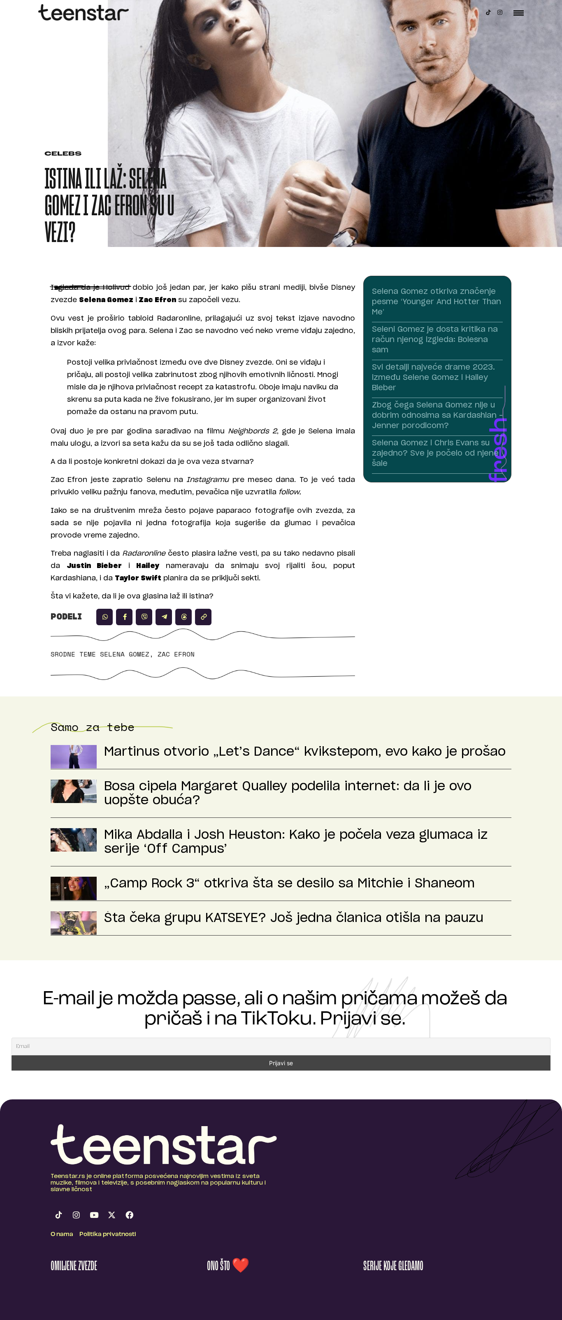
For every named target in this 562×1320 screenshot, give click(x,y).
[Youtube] (94, 1214)
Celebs (62, 154)
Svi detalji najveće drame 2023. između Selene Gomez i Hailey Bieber (433, 378)
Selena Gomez (124, 654)
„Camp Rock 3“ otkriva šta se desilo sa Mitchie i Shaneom (289, 884)
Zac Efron (176, 654)
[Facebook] (129, 1214)
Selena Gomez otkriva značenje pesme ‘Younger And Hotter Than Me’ (436, 302)
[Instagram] (500, 12)
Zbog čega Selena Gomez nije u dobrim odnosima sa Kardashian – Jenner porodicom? (437, 416)
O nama (62, 1235)
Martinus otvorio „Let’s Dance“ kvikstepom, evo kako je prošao (305, 752)
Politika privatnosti (107, 1235)
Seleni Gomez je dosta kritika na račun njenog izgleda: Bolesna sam (435, 340)
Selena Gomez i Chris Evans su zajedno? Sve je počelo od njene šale (435, 454)
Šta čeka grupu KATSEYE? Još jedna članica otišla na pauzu (293, 918)
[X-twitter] (111, 1214)
